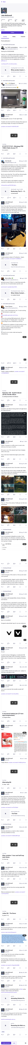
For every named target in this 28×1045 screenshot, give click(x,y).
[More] (26, 76)
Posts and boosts (5, 41)
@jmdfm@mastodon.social (6, 17)
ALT (25, 106)
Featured (23, 36)
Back (4, 1)
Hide (24, 90)
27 (8, 20)
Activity (5, 36)
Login (14, 1043)
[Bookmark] (20, 76)
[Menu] (25, 32)
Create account (6, 1043)
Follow (12, 32)
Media (13, 36)
